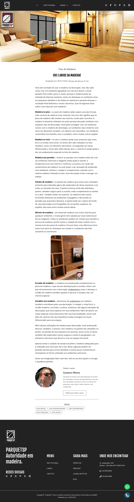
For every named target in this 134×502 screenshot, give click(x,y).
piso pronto (56, 412)
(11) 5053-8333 (107, 471)
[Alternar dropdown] (67, 5)
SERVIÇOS (77, 468)
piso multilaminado (76, 408)
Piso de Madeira (67, 69)
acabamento (75, 301)
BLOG (75, 479)
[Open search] (37, 5)
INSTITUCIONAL (49, 5)
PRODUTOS (77, 463)
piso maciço (41, 408)
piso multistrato (42, 412)
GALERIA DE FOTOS (80, 474)
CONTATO (76, 5)
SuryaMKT (94, 495)
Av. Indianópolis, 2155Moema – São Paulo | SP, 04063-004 (112, 464)
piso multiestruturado (57, 408)
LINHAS (63, 5)
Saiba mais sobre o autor (75, 393)
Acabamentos (74, 289)
